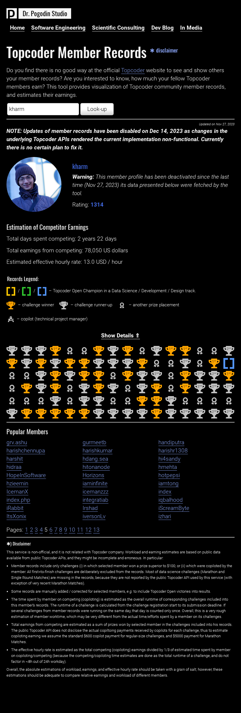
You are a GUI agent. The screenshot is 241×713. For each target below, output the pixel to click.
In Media (191, 28)
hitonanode (96, 467)
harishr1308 (173, 450)
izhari (164, 516)
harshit (14, 459)
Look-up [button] (97, 109)
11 (80, 530)
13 (96, 530)
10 (72, 530)
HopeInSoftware (26, 475)
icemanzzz (95, 492)
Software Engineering (58, 28)
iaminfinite (95, 483)
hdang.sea (95, 459)
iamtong (168, 483)
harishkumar (98, 450)
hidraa (13, 467)
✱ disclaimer (164, 50)
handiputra (171, 442)
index (164, 492)
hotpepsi (169, 475)
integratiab (95, 500)
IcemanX (17, 492)
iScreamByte (173, 508)
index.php (18, 500)
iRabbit (15, 508)
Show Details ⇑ (120, 335)
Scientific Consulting (118, 28)
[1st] (55, 354)
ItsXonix (16, 516)
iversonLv (94, 516)
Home (17, 28)
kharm (80, 166)
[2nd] (11, 354)
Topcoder (133, 70)
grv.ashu (16, 442)
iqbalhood (170, 500)
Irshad (90, 508)
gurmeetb (94, 442)
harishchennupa (25, 450)
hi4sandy (169, 459)
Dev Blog (162, 28)
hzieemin (17, 483)
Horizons (93, 475)
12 (88, 530)
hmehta (167, 467)
